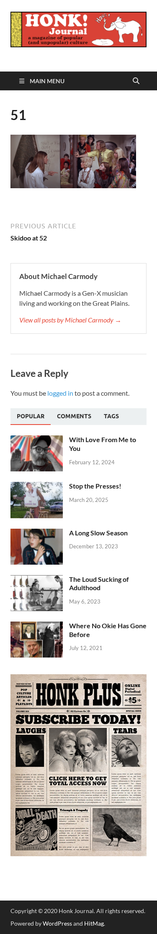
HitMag (94, 923)
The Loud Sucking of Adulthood (99, 583)
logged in (60, 393)
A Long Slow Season (98, 533)
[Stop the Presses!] (36, 487)
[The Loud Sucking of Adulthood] (36, 580)
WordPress (57, 923)
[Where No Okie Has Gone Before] (36, 626)
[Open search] (136, 81)
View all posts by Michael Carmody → (70, 320)
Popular (30, 416)
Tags (111, 416)
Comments (74, 416)
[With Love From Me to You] (36, 440)
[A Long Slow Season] (36, 533)
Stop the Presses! (95, 486)
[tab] (30, 416)
